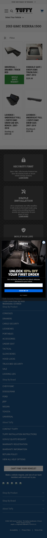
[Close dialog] (43, 242)
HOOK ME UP (23, 291)
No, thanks (23, 295)
